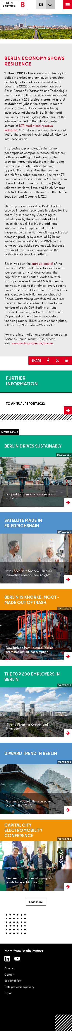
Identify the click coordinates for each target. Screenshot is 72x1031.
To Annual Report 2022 (14, 404)
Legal (8, 993)
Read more (7, 471)
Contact (9, 968)
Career (8, 974)
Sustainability (12, 980)
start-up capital (42, 263)
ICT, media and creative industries (28, 127)
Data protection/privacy (19, 987)
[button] (49, 360)
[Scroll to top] (64, 1023)
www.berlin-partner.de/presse (32, 343)
